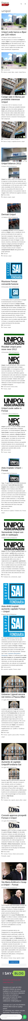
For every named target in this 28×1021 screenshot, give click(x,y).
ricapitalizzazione (16, 141)
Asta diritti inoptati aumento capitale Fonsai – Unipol (13, 609)
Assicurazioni (7, 325)
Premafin (22, 734)
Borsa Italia (6, 195)
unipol (16, 72)
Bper (13, 72)
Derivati (5, 253)
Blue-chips (6, 732)
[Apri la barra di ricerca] (21, 4)
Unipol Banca (22, 72)
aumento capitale (7, 669)
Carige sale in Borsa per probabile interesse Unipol (13, 99)
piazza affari (15, 734)
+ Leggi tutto (14, 962)
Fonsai (5, 327)
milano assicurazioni (17, 854)
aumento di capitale (8, 510)
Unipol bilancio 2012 (11, 163)
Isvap (14, 958)
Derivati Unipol (8, 214)
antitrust (5, 958)
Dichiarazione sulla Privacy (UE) (11, 980)
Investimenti (6, 70)
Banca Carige (7, 141)
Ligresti (10, 734)
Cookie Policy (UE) (8, 982)
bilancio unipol (7, 72)
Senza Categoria (15, 139)
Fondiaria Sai (18, 510)
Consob (5, 854)
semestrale (14, 577)
